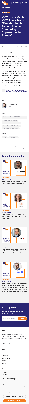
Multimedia (5, 355)
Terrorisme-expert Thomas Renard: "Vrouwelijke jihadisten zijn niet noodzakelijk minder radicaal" (16, 92)
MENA (4, 137)
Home (3, 353)
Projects (4, 368)
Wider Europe (13, 137)
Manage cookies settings (14, 396)
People (4, 360)
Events (4, 363)
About (3, 366)
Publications (6, 358)
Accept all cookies (14, 400)
